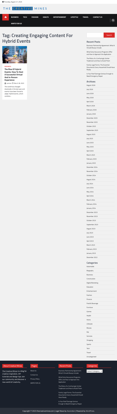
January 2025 (91, 163)
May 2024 (90, 191)
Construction (91, 278)
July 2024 (90, 183)
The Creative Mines (9, 371)
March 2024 (91, 200)
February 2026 (92, 110)
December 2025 (92, 118)
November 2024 (92, 171)
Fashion (35, 17)
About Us (33, 370)
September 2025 (92, 130)
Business (15, 17)
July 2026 (90, 89)
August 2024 (91, 179)
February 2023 (92, 249)
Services (89, 336)
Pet (88, 332)
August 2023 (91, 228)
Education (90, 287)
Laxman (8, 83)
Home (89, 319)
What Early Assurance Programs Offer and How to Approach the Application (99, 53)
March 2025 (91, 155)
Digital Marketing (92, 283)
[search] (113, 20)
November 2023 (92, 216)
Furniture (90, 307)
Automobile (90, 266)
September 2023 (92, 224)
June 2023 (90, 237)
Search (109, 35)
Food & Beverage (92, 303)
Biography (90, 270)
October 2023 (91, 220)
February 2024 (92, 204)
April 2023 (90, 241)
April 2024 (90, 196)
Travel (85, 17)
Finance (89, 299)
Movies (89, 328)
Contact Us (97, 17)
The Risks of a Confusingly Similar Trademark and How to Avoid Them (98, 59)
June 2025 (90, 142)
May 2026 (90, 97)
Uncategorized (91, 356)
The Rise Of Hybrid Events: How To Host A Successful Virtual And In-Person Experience (14, 74)
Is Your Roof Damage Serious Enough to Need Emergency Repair (100, 74)
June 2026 (90, 93)
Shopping (90, 340)
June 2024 (90, 187)
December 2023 (92, 212)
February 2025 (92, 159)
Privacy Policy (35, 379)
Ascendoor (71, 411)
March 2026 (91, 105)
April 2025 (90, 151)
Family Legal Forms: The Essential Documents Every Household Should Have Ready (101, 67)
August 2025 (91, 134)
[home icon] (5, 17)
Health (46, 17)
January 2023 (91, 253)
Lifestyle (74, 17)
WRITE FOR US (16, 23)
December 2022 (92, 257)
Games (89, 311)
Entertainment (59, 17)
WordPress (90, 411)
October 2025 (91, 126)
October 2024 (91, 175)
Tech (25, 17)
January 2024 (91, 208)
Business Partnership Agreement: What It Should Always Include (101, 46)
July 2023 (90, 233)
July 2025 (90, 138)
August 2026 (91, 85)
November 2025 (92, 122)
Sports (89, 344)
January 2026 (91, 114)
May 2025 (90, 146)
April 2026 (90, 101)
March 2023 (91, 245)
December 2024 (92, 167)
